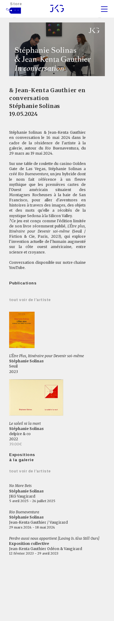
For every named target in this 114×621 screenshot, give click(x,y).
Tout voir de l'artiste (30, 300)
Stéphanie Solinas (34, 105)
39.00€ (15, 444)
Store (16, 4)
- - (16, 10)
